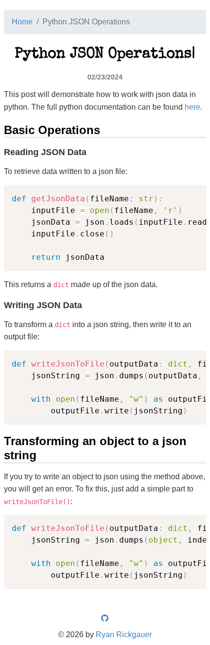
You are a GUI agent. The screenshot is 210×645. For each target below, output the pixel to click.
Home (22, 22)
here (192, 107)
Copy (194, 193)
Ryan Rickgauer (124, 634)
